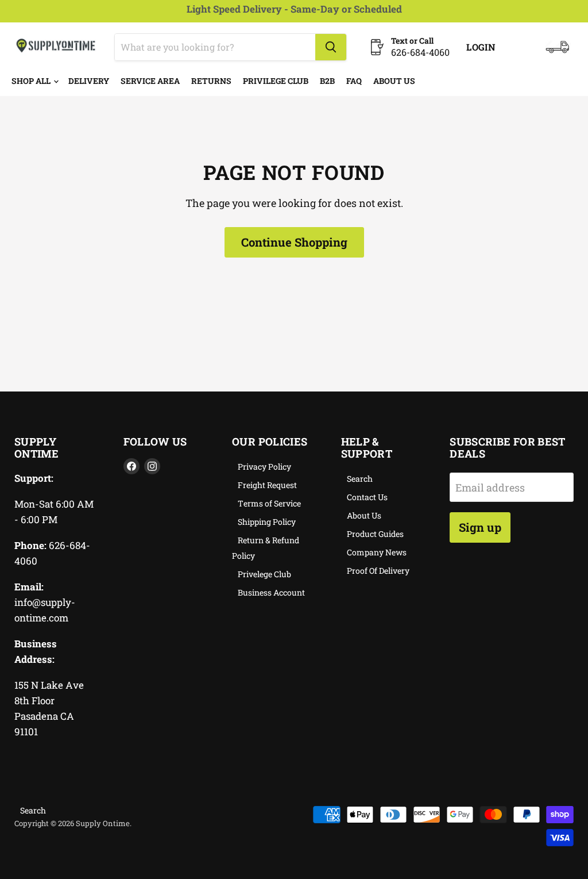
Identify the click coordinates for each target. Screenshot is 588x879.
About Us (394, 80)
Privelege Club (264, 574)
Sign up (480, 527)
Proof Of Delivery (378, 570)
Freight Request (267, 484)
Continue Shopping (294, 242)
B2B (327, 80)
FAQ (354, 80)
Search (360, 478)
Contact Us (367, 497)
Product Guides (375, 533)
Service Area (150, 80)
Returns (211, 80)
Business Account (271, 592)
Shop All (31, 80)
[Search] (330, 47)
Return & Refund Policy (265, 548)
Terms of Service (269, 503)
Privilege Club (275, 80)
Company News (377, 552)
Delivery (88, 80)
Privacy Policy (264, 466)
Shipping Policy (267, 521)
